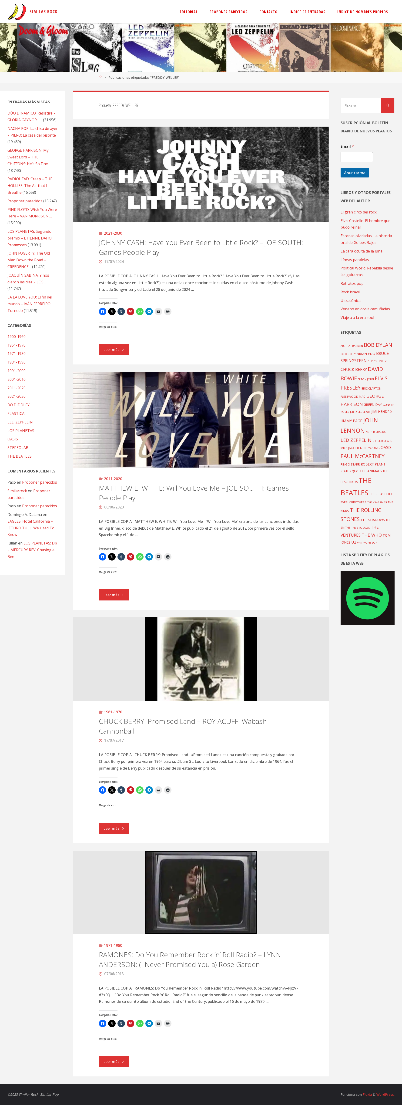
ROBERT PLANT (373, 464)
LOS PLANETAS (20, 430)
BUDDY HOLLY (377, 361)
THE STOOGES (360, 527)
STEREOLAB (17, 447)
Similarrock (17, 490)
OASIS (12, 439)
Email (347, 146)
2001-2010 (16, 379)
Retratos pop (352, 283)
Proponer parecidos (39, 482)
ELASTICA (15, 413)
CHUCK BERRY (354, 369)
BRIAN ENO (366, 353)
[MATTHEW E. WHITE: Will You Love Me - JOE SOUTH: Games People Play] (201, 420)
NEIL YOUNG (370, 448)
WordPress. (385, 1094)
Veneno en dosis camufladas (365, 308)
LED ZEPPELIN (20, 422)
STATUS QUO (349, 471)
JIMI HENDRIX (381, 411)
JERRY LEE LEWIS (360, 411)
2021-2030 (113, 233)
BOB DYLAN (378, 344)
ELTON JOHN (366, 379)
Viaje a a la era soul (357, 317)
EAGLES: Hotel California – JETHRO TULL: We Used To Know (30, 528)
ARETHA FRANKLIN (352, 346)
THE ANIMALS (370, 471)
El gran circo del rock (359, 212)
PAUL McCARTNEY (363, 456)
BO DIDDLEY (18, 404)
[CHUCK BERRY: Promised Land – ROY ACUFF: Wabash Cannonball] (201, 659)
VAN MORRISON (367, 542)
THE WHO (372, 535)
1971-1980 (113, 945)
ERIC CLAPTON (371, 388)
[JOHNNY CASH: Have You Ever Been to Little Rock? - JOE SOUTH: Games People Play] (201, 174)
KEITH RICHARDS (375, 431)
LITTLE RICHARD (382, 441)
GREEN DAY (373, 404)
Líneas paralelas (355, 259)
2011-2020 (113, 478)
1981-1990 (16, 362)
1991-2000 (16, 370)
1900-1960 (16, 336)
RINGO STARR (350, 464)
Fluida (367, 1094)
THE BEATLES (19, 456)
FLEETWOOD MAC (353, 396)
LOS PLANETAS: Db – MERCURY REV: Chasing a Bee (32, 550)
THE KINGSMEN (377, 502)
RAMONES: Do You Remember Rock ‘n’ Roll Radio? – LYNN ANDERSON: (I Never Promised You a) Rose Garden (190, 959)
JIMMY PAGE (351, 420)
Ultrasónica (351, 300)
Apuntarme (354, 172)
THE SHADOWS (373, 520)
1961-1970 (113, 712)
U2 (353, 542)
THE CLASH (378, 494)
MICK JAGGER (350, 448)
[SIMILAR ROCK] (17, 11)
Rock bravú (350, 292)
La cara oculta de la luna (361, 251)
